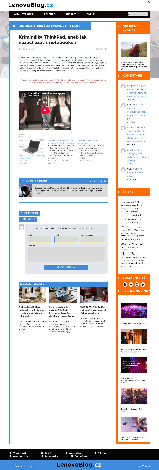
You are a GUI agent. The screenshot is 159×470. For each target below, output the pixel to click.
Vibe (144, 258)
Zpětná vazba (51, 456)
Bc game (131, 86)
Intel (123, 219)
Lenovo (125, 226)
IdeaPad (135, 215)
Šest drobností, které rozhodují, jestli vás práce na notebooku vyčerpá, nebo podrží (32, 311)
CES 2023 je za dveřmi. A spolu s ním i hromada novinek (133, 439)
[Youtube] (146, 466)
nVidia (133, 236)
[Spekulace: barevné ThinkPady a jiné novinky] (32, 147)
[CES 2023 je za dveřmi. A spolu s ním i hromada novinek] (134, 424)
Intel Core (130, 219)
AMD (137, 202)
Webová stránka (87, 235)
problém (141, 236)
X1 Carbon (124, 267)
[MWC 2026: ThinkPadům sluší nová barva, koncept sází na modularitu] (94, 295)
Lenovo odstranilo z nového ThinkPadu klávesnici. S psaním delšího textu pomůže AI (61, 311)
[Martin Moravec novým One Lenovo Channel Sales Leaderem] (134, 336)
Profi (75, 26)
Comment (31, 245)
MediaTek (124, 230)
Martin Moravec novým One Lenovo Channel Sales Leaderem (134, 351)
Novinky (48, 453)
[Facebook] (149, 466)
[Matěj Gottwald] (91, 181)
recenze (126, 239)
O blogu (102, 453)
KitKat (142, 219)
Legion (134, 223)
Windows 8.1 (125, 263)
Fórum (90, 14)
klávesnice (125, 223)
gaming (134, 212)
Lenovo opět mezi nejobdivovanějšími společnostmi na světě (133, 380)
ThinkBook (133, 247)
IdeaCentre (125, 216)
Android (137, 205)
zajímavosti (56, 26)
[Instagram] (143, 466)
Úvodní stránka (22, 14)
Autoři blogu (75, 453)
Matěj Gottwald (27, 49)
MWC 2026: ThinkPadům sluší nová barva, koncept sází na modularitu (93, 310)
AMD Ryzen (126, 206)
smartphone (129, 243)
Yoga (132, 266)
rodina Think (31, 26)
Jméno (30, 235)
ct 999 (130, 150)
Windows (142, 260)
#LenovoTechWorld (127, 202)
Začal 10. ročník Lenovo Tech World (134, 323)
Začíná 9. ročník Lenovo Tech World (131, 410)
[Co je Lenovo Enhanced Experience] (92, 150)
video (123, 260)
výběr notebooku (131, 260)
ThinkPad (129, 254)
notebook (125, 236)
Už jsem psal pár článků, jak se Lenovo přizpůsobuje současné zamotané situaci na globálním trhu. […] (134, 66)
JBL (136, 219)
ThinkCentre (125, 250)
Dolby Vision (125, 212)
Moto (130, 230)
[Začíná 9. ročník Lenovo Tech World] (134, 395)
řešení (139, 267)
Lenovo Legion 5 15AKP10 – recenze (137, 172)
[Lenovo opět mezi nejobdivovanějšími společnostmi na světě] (134, 365)
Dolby (131, 209)
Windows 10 (137, 263)
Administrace (81, 456)
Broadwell (124, 209)
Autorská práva (20, 456)
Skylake (136, 240)
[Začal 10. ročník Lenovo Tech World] (134, 310)
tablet (124, 247)
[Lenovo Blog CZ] (31, 5)
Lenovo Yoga (136, 227)
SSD (140, 244)
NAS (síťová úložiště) (128, 233)
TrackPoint (136, 258)
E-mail (56, 235)
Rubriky (70, 14)
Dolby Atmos (140, 209)
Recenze (49, 14)
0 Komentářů (29, 213)
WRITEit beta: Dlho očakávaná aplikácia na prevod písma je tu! (137, 112)
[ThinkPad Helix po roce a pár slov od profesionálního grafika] (62, 151)
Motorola (139, 230)
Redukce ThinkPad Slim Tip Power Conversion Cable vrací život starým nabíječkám (136, 134)
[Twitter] (140, 466)
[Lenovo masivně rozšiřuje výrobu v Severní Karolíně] (134, 49)
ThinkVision (126, 258)
